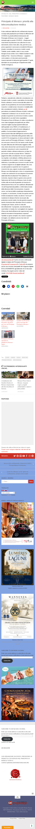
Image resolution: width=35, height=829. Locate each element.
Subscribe (7, 660)
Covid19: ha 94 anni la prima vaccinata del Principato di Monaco (23, 322)
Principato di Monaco (6, 359)
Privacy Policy (13, 818)
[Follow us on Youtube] (23, 456)
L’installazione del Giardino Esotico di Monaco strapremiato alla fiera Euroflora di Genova (7, 384)
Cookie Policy (21, 818)
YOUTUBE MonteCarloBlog (14, 273)
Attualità (4, 14)
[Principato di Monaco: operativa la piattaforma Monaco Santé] (8, 334)
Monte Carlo (25, 357)
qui (24, 109)
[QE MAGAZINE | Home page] (3, 2)
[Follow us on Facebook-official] (26, 456)
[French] (4, 490)
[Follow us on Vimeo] (20, 456)
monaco (18, 357)
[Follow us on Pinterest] (17, 456)
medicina (13, 357)
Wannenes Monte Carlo (17, 586)
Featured (4, 16)
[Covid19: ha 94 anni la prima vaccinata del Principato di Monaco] (23, 316)
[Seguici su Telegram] (32, 456)
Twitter (21, 264)
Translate (13, 495)
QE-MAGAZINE (6, 260)
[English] (2, 490)
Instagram (13, 264)
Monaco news (13, 16)
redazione (6, 28)
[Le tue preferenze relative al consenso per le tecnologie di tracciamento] (32, 826)
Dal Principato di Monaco (18, 14)
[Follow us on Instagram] (29, 456)
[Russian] (6, 490)
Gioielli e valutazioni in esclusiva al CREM (17, 588)
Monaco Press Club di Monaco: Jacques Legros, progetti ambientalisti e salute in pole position (24, 384)
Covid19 (7, 357)
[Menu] (32, 2)
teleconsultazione (17, 359)
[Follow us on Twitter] (14, 456)
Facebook (5, 264)
